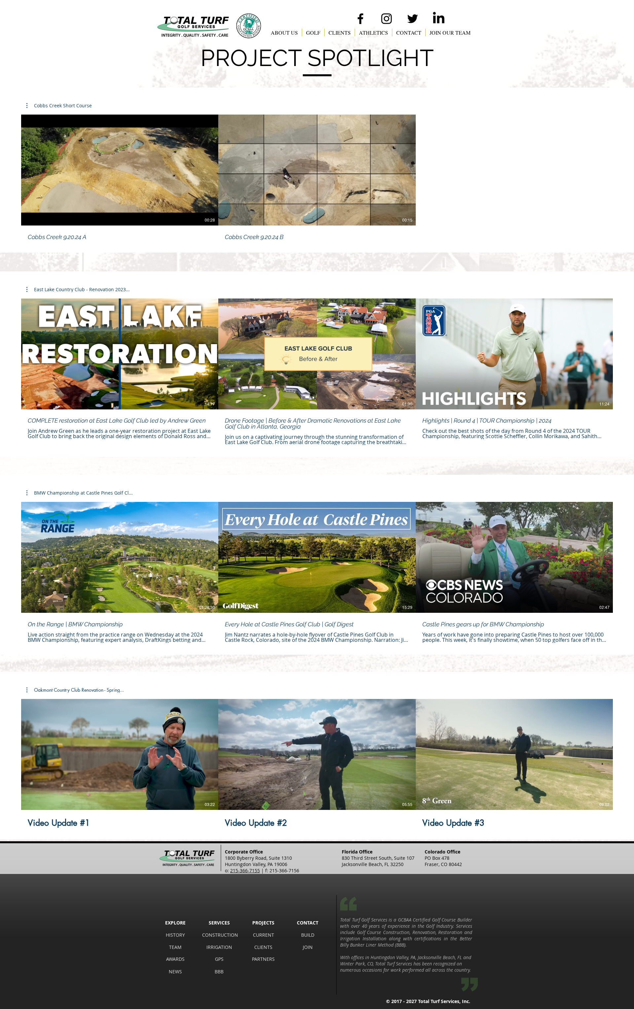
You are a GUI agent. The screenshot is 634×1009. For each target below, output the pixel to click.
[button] (284, 32)
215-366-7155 (245, 870)
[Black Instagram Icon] (386, 19)
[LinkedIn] (439, 19)
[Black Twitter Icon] (412, 19)
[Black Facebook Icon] (360, 19)
